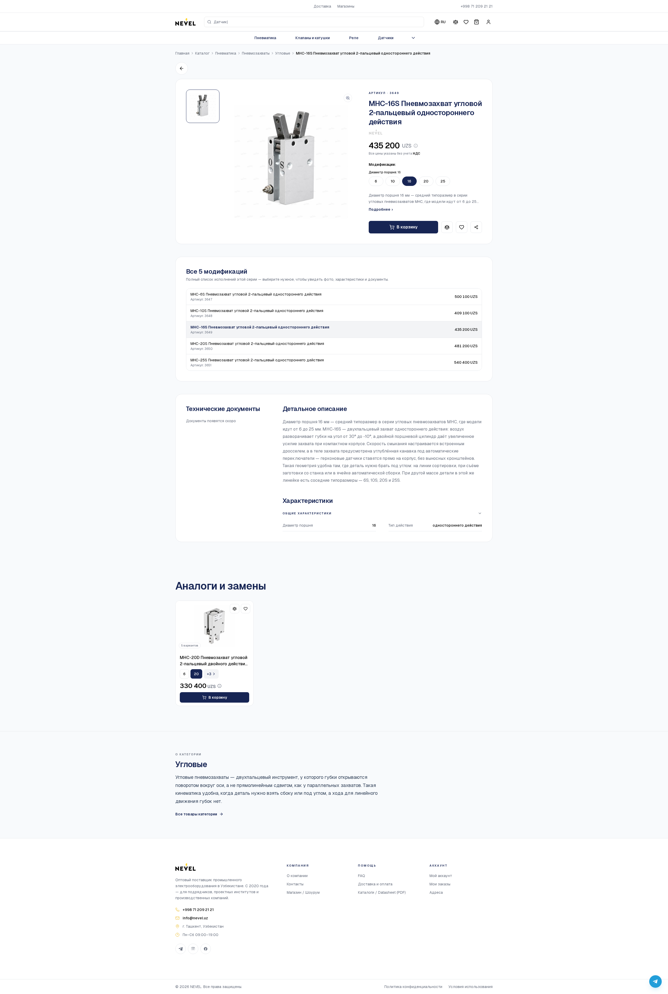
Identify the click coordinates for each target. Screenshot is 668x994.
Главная (182, 53)
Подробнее (381, 209)
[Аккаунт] (488, 22)
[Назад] (181, 68)
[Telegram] (180, 949)
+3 (209, 674)
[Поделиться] (476, 227)
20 (426, 181)
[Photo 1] (202, 106)
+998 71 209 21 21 (477, 6)
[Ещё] (413, 38)
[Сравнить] (455, 22)
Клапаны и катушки (312, 38)
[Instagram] (193, 949)
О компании (297, 875)
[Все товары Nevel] (376, 132)
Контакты (295, 884)
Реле (354, 38)
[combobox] (314, 22)
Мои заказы (440, 884)
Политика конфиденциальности (413, 986)
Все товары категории (196, 814)
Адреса (436, 892)
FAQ (361, 875)
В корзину (407, 227)
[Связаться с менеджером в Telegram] (655, 981)
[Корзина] (476, 22)
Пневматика (265, 38)
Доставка (322, 6)
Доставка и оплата (375, 884)
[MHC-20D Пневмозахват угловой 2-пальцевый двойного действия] (214, 626)
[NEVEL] (185, 22)
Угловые (282, 53)
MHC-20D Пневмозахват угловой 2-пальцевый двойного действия (213, 661)
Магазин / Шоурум (303, 892)
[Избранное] (466, 22)
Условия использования (471, 986)
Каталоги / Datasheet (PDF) (382, 892)
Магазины (345, 6)
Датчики (385, 38)
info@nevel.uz (195, 918)
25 (442, 181)
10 (393, 181)
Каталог (202, 53)
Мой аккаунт (441, 875)
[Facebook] (205, 949)
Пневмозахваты (256, 53)
